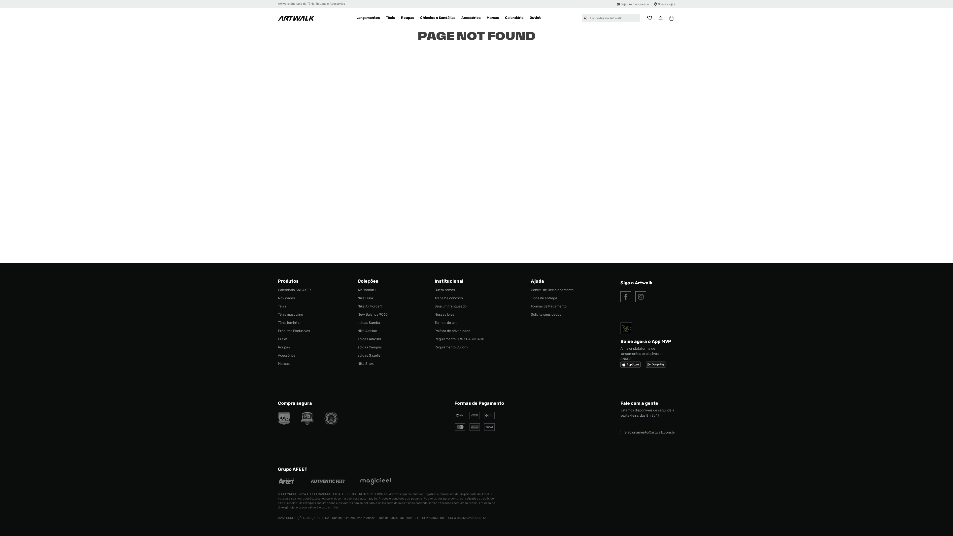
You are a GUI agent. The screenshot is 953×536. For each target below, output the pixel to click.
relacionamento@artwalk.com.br (649, 432)
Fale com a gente (639, 403)
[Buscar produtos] (585, 18)
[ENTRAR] (660, 18)
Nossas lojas (666, 4)
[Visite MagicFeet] (375, 482)
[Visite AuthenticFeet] (328, 481)
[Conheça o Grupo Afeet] (287, 482)
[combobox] (611, 18)
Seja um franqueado (635, 4)
